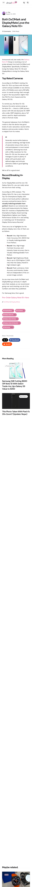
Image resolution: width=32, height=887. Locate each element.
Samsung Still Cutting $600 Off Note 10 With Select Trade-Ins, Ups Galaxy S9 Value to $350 (14, 385)
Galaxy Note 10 (10, 315)
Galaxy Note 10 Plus (11, 319)
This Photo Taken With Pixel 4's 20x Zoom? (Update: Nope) (16, 412)
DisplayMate (15, 302)
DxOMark (7, 302)
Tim (9, 12)
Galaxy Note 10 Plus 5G (12, 323)
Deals (6, 874)
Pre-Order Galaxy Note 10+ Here (15, 297)
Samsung (9, 327)
